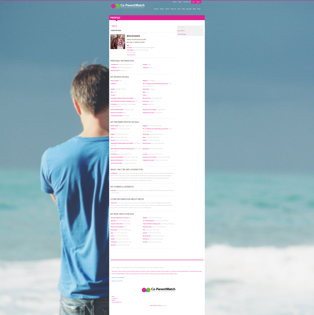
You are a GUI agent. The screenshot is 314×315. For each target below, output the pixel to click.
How (179, 9)
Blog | (172, 274)
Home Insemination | (183, 271)
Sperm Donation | (156, 271)
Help (183, 9)
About (175, 2)
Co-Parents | (173, 271)
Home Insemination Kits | (134, 274)
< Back (113, 26)
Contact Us (186, 2)
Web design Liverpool (156, 305)
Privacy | (124, 271)
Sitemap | (114, 271)
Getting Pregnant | (121, 274)
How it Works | (131, 271)
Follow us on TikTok (117, 281)
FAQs (180, 2)
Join (193, 2)
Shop (198, 9)
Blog (194, 9)
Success (188, 9)
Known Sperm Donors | (147, 274)
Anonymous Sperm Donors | (162, 274)
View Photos (181, 31)
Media (113, 300)
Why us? (173, 9)
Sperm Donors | (146, 271)
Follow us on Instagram (118, 277)
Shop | (175, 274)
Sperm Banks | (165, 271)
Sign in (198, 2)
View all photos (131, 55)
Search (156, 9)
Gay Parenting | (194, 271)
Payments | (138, 271)
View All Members (117, 302)
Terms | (119, 271)
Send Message (182, 34)
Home (162, 9)
